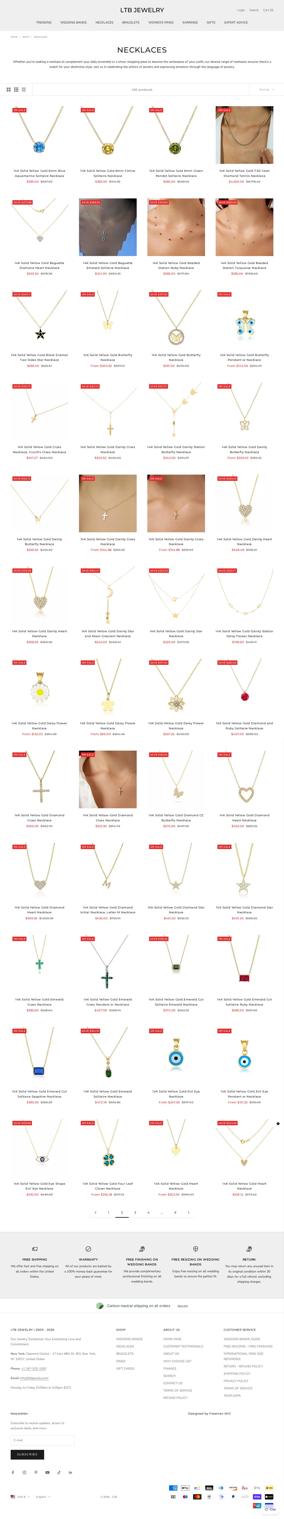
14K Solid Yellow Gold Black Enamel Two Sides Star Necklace (39, 357)
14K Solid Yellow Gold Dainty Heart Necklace (244, 541)
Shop (26, 37)
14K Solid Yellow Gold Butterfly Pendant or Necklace (244, 357)
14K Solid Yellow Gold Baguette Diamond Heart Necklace (39, 265)
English (41, 1496)
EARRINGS (190, 22)
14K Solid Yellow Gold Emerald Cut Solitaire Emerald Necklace (176, 1002)
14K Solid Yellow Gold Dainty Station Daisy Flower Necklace (244, 633)
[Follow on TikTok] (59, 1472)
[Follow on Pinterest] (36, 1472)
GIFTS (211, 22)
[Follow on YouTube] (47, 1472)
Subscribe (27, 1454)
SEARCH (169, 1376)
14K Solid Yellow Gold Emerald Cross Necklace (39, 1002)
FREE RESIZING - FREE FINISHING (248, 1346)
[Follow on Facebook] (13, 1472)
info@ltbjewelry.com (34, 1378)
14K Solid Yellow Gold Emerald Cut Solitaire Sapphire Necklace (39, 1094)
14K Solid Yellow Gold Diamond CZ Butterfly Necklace (176, 817)
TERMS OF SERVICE (177, 1390)
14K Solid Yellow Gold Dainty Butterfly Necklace (244, 449)
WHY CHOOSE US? (177, 1361)
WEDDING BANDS (73, 22)
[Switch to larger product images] (9, 90)
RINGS (121, 1361)
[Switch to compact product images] (24, 90)
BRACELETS (131, 22)
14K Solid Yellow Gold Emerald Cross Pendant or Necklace (108, 1002)
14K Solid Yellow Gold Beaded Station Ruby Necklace (176, 265)
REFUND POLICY (175, 1398)
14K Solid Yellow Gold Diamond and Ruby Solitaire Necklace (244, 725)
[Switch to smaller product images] (16, 90)
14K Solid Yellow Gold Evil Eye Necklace (176, 1094)
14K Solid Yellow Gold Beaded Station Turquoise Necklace (244, 265)
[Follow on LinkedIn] (70, 1472)
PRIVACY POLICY (236, 1381)
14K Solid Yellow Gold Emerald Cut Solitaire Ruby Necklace (244, 1002)
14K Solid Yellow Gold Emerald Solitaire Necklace (108, 1094)
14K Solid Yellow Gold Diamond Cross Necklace (39, 817)
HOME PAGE (172, 1339)
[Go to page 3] (188, 1213)
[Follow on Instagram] (24, 1472)
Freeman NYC (220, 1413)
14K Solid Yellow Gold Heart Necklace (176, 1186)
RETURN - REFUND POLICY (243, 1366)
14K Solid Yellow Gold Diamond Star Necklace (176, 910)
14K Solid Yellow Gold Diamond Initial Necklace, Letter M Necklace (107, 910)
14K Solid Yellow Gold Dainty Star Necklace (176, 633)
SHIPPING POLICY (237, 1374)
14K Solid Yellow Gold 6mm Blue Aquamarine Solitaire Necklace (39, 173)
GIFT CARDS (125, 1368)
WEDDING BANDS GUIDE (242, 1339)
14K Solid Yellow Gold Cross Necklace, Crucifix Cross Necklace (39, 449)
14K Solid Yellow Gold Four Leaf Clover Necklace (108, 1186)
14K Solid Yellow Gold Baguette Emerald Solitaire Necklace (108, 265)
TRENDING (43, 22)
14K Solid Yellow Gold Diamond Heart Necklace (244, 817)
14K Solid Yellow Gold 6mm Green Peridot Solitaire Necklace (176, 173)
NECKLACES (104, 22)
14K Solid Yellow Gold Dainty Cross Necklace (108, 449)
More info (183, 1305)
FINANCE (169, 1368)
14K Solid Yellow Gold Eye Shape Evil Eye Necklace (39, 1186)
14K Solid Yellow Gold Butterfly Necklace (107, 357)
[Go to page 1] (95, 1213)
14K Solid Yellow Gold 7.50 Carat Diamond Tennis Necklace (244, 173)
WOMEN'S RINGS (161, 22)
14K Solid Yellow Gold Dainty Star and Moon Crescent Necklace (108, 633)
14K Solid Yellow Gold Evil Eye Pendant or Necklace (244, 1094)
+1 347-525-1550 (33, 1368)
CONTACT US (173, 1383)
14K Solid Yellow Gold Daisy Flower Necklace (39, 725)
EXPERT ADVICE (236, 22)
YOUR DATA (232, 1396)
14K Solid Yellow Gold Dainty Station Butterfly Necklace (176, 449)
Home (14, 37)
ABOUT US (171, 1354)
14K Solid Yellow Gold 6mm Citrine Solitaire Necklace (107, 173)
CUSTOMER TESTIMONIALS (183, 1346)
